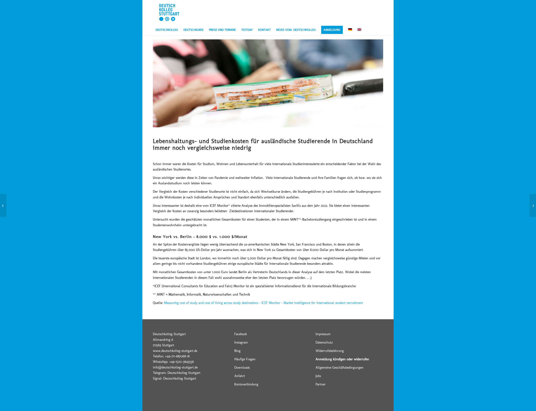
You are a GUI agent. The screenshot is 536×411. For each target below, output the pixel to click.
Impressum (323, 334)
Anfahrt (239, 376)
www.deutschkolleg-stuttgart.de (175, 351)
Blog (237, 351)
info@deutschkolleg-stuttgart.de (175, 367)
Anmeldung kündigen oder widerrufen (342, 359)
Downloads (242, 368)
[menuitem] (167, 30)
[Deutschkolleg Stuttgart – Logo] (169, 12)
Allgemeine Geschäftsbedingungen (339, 368)
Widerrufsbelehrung (330, 351)
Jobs (318, 376)
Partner (321, 384)
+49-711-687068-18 (177, 356)
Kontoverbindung (246, 384)
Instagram (241, 342)
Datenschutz (324, 342)
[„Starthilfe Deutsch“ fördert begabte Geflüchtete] (3, 205)
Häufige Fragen (244, 359)
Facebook (240, 334)
